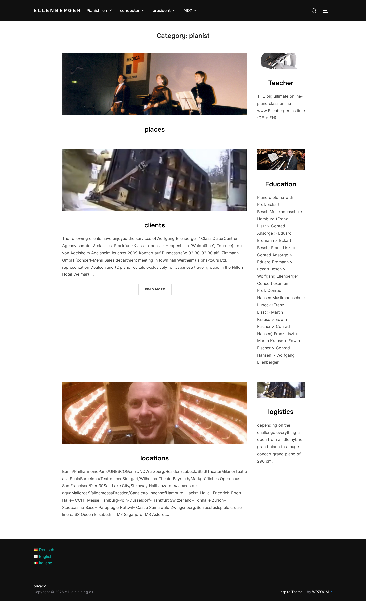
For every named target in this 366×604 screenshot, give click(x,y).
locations (154, 458)
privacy (40, 586)
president (162, 10)
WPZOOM (320, 592)
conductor (130, 10)
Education (280, 184)
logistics (280, 412)
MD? (187, 10)
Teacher (280, 83)
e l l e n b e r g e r (57, 11)
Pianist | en (97, 10)
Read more (158, 289)
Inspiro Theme (291, 592)
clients (154, 225)
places (155, 129)
